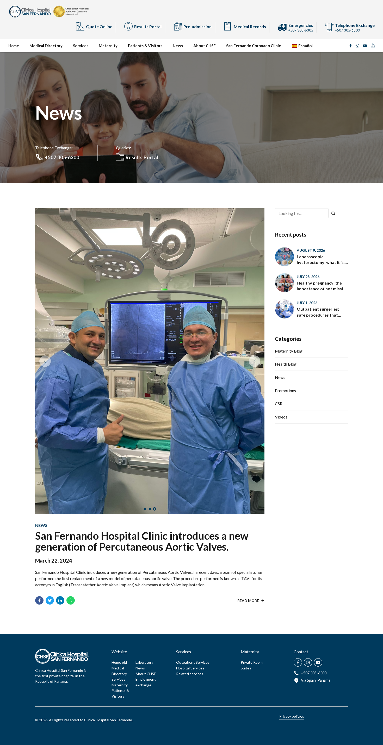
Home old (119, 485)
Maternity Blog (288, 350)
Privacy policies (291, 539)
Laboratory (144, 485)
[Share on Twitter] (50, 424)
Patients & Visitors (145, 45)
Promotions (285, 390)
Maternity (108, 45)
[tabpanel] (149, 272)
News (178, 45)
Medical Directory (46, 45)
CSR (278, 403)
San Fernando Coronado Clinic (253, 45)
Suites (246, 491)
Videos (281, 416)
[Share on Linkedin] (60, 424)
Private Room (252, 485)
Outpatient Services (192, 485)
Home (13, 45)
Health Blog (285, 363)
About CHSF (204, 45)
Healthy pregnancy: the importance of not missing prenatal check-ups (322, 288)
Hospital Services (190, 491)
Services (80, 45)
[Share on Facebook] (39, 424)
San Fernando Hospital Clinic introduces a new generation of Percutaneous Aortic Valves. (142, 364)
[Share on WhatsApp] (70, 424)
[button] (45, 273)
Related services (189, 497)
